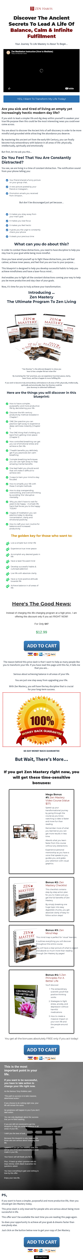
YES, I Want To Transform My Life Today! (41, 98)
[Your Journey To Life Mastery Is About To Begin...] (41, 47)
